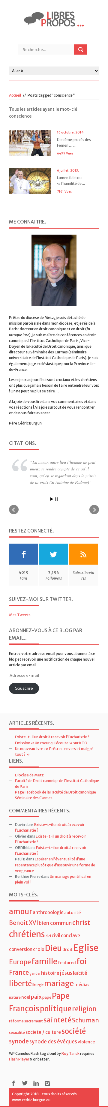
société (74, 1031)
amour (20, 911)
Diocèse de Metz (29, 775)
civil (56, 935)
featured (67, 962)
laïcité (80, 973)
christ (81, 923)
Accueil (15, 95)
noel (25, 997)
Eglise (85, 947)
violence (86, 1042)
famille (44, 961)
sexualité (17, 1032)
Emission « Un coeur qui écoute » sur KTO (51, 743)
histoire (50, 973)
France (19, 972)
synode (19, 1041)
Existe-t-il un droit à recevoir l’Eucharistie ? (52, 737)
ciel (48, 936)
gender (34, 974)
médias (81, 984)
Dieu (53, 948)
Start (51, 499)
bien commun (55, 923)
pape (46, 997)
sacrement (33, 1021)
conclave (70, 935)
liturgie (38, 985)
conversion (20, 949)
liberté (20, 983)
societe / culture (43, 1032)
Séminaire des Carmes (33, 798)
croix (38, 949)
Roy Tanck (71, 1053)
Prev (14, 509)
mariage (59, 983)
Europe (20, 962)
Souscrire (24, 688)
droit (67, 949)
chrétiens (27, 934)
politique (55, 1008)
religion (84, 1009)
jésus (66, 973)
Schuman (85, 1020)
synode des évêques (53, 1041)
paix (36, 996)
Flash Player (19, 1059)
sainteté (57, 1020)
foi (81, 961)
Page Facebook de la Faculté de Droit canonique (55, 792)
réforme (16, 1021)
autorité (72, 912)
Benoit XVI (23, 922)
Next (94, 509)
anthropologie (48, 912)
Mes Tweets (20, 615)
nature (15, 997)
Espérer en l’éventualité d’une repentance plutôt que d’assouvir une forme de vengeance (55, 865)
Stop (56, 499)
